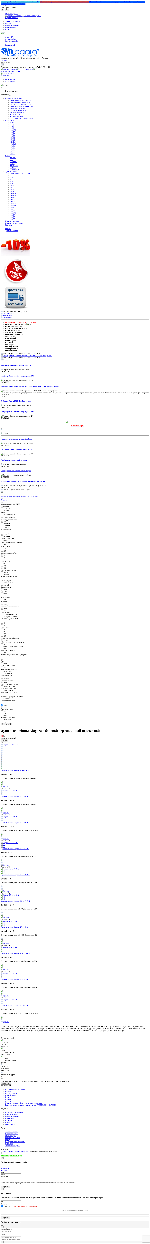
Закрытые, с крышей (17, 108)
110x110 (13, 195)
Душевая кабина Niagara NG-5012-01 (15, 1005)
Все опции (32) (6, 724)
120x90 (12, 148)
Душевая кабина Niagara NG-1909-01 (15, 822)
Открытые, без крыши (18, 110)
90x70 (12, 124)
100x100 (13, 130)
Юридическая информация (15, 1089)
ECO (11, 160)
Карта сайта (9, 1118)
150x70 (12, 152)
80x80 (12, 122)
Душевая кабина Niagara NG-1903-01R (15, 979)
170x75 (12, 154)
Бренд (7, 1140)
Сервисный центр (12, 25)
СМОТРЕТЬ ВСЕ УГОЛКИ (20, 174)
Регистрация (10, 79)
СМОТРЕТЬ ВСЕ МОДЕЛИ (20, 100)
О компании (9, 1099)
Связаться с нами (11, 1114)
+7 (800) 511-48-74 (10, 69)
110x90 (12, 140)
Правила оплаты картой (14, 1112)
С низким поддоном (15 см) (20, 102)
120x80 (12, 146)
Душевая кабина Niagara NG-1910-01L (15, 875)
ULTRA (13, 168)
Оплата (8, 23)
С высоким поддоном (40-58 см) (22, 106)
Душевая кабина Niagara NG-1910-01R (15, 901)
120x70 (12, 207)
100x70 (12, 132)
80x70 (12, 175)
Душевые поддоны (12, 221)
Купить (6, 786)
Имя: (3, 1172)
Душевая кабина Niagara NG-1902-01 (15, 927)
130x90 (12, 150)
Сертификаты (10, 27)
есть (17, 504)
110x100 (13, 193)
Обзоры (8, 1101)
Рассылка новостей (12, 1138)
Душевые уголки (11, 172)
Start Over (4, 1170)
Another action (10, 39)
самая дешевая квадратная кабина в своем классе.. (19, 496)
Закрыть (4, 500)
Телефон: (4, 1177)
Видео (7, 29)
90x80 (12, 126)
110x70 (12, 197)
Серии (7, 156)
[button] (3, 33)
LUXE (12, 164)
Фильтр (4, 740)
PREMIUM (14, 166)
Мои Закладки (10, 1136)
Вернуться (5, 1168)
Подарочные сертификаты (15, 1142)
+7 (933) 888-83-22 (26, 69)
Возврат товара (11, 1093)
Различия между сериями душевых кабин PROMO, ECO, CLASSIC (30, 1105)
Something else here (12, 41)
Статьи (8, 1122)
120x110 (13, 205)
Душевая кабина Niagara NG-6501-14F (15, 770)
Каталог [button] (4, 60)
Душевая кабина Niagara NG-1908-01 (15, 796)
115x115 (13, 142)
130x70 (12, 215)
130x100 (13, 213)
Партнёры (9, 1144)
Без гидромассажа (16, 116)
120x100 (13, 203)
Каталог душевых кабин (14, 98)
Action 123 (9, 37)
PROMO (13, 158)
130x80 (12, 217)
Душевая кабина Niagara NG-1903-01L (15, 953)
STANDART (14, 170)
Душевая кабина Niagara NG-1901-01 (15, 849)
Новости (8, 1120)
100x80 (12, 134)
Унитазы (8, 225)
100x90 (12, 136)
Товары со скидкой (12, 1146)
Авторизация (10, 81)
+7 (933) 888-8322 (32, 1155)
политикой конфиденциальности (24, 1206)
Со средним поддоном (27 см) (21, 104)
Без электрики (15, 114)
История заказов (11, 1134)
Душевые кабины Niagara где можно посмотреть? (23, 1103)
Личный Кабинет (11, 1132)
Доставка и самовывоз (13, 21)
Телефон (4, 1204)
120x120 (13, 144)
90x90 (12, 128)
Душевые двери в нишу (14, 223)
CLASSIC (13, 162)
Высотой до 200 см (17, 112)
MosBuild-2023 (10, 1124)
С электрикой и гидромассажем (21, 118)
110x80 (12, 138)
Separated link (10, 45)
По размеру (9, 120)
